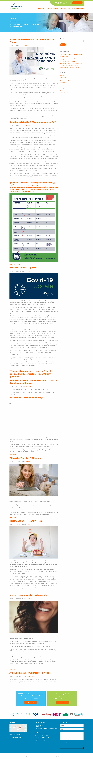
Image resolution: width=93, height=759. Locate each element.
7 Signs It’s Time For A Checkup (25, 458)
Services (63, 8)
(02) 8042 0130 (63, 2)
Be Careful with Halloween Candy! (26, 397)
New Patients (54, 8)
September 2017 (64, 81)
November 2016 (64, 82)
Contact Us (80, 8)
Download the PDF (14, 264)
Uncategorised (27, 386)
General (27, 45)
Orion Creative (69, 756)
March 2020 (63, 75)
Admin (53, 756)
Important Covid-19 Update (22, 268)
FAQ (69, 8)
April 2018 (63, 77)
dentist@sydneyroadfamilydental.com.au (46, 728)
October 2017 (64, 79)
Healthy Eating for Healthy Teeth (25, 521)
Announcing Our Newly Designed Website (30, 673)
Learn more (62, 702)
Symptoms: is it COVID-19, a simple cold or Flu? (32, 122)
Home (40, 8)
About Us (46, 8)
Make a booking (77, 2)
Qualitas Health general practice (25, 374)
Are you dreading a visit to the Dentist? (29, 595)
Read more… (13, 454)
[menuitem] (39, 8)
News (73, 8)
